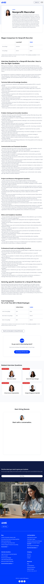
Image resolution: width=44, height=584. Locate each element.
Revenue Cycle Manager (6, 557)
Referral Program (30, 569)
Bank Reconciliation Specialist (7, 561)
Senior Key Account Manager (33, 545)
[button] (42, 2)
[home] (3, 2)
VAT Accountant (4, 556)
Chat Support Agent (31, 539)
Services (29, 554)
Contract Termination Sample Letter (8, 537)
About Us (29, 556)
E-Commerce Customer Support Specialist (33, 543)
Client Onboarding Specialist (7, 559)
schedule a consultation (32, 54)
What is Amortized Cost (6, 541)
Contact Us (37, 2)
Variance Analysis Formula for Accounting (9, 544)
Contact (28, 557)
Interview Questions (6, 552)
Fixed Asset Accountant (32, 537)
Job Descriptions (31, 535)
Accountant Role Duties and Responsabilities (10, 539)
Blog (2, 535)
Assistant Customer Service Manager (34, 541)
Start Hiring (22, 476)
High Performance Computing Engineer (9, 554)
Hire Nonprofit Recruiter (22, 352)
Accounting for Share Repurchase (8, 542)
